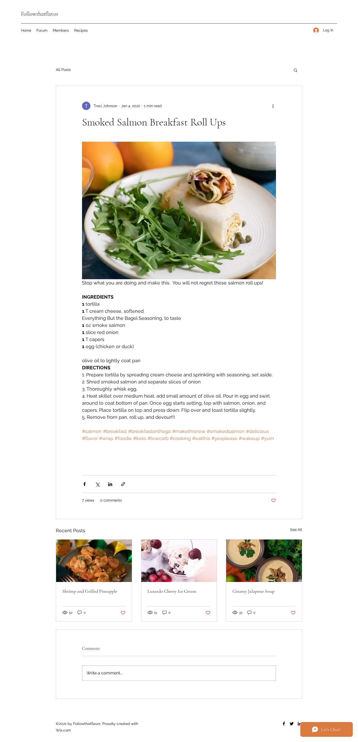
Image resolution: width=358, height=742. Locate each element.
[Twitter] (291, 723)
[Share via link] (123, 484)
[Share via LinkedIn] (110, 484)
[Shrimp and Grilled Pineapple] (94, 561)
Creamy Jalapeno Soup (253, 591)
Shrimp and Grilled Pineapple (89, 591)
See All (296, 529)
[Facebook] (283, 723)
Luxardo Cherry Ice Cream (172, 591)
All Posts (63, 70)
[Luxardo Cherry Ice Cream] (179, 561)
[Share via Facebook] (84, 484)
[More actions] (273, 106)
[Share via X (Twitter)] (97, 484)
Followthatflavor (39, 13)
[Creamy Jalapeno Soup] (264, 561)
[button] (295, 70)
